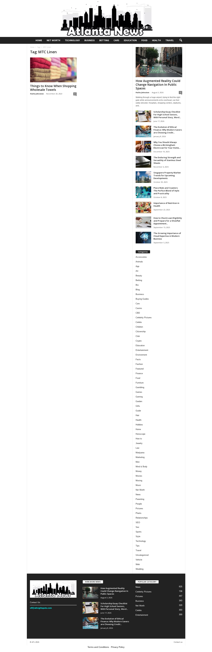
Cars (116, 40)
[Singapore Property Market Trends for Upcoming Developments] (143, 177)
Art (137, 271)
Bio (137, 285)
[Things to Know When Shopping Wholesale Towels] (53, 69)
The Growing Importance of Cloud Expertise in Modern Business (167, 236)
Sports (139, 532)
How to (139, 438)
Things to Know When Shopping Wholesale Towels (53, 88)
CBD (138, 313)
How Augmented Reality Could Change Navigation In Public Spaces (158, 84)
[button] (180, 40)
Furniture (140, 383)
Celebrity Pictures (144, 317)
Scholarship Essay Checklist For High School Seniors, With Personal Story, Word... (167, 114)
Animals (139, 261)
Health (156, 40)
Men (138, 462)
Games (139, 392)
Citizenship (141, 331)
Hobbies (139, 424)
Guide (138, 411)
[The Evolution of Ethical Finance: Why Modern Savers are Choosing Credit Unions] (143, 131)
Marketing (140, 457)
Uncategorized (142, 555)
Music (138, 485)
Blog (138, 289)
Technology (72, 40)
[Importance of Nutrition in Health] (143, 207)
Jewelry (139, 443)
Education (130, 40)
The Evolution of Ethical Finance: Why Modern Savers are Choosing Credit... (167, 130)
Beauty (139, 275)
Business (89, 40)
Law (137, 448)
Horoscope (140, 434)
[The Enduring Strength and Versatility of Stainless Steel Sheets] (143, 162)
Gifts (138, 406)
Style (138, 536)
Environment (141, 355)
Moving (139, 480)
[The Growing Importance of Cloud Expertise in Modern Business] (143, 237)
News (138, 494)
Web (138, 564)
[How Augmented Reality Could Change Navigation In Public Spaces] (159, 62)
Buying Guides (142, 299)
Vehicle (139, 560)
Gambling (140, 387)
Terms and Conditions (98, 647)
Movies (139, 476)
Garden (139, 401)
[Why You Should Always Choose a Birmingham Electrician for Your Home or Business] (143, 146)
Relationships (142, 518)
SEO (138, 522)
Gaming (139, 397)
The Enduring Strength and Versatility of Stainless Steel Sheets (167, 160)
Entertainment (142, 350)
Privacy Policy (117, 647)
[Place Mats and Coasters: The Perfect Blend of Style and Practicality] (143, 192)
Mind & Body (141, 466)
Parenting (140, 499)
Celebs (139, 322)
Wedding (139, 569)
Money (139, 471)
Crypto (139, 341)
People (139, 504)
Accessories (141, 257)
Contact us (178, 642)
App (137, 266)
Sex (137, 527)
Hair (137, 415)
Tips (138, 546)
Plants (138, 513)
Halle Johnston (37, 94)
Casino (139, 308)
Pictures (139, 508)
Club (138, 336)
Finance (139, 373)
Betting (104, 40)
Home (39, 40)
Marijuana (140, 452)
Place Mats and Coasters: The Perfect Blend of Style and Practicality (166, 190)
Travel (169, 40)
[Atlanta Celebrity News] (106, 18)
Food (144, 40)
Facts (138, 359)
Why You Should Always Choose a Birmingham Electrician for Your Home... (166, 145)
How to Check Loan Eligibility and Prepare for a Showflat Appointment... (167, 221)
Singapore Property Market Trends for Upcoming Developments (167, 175)
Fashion (139, 364)
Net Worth (53, 40)
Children (139, 327)
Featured (140, 369)
